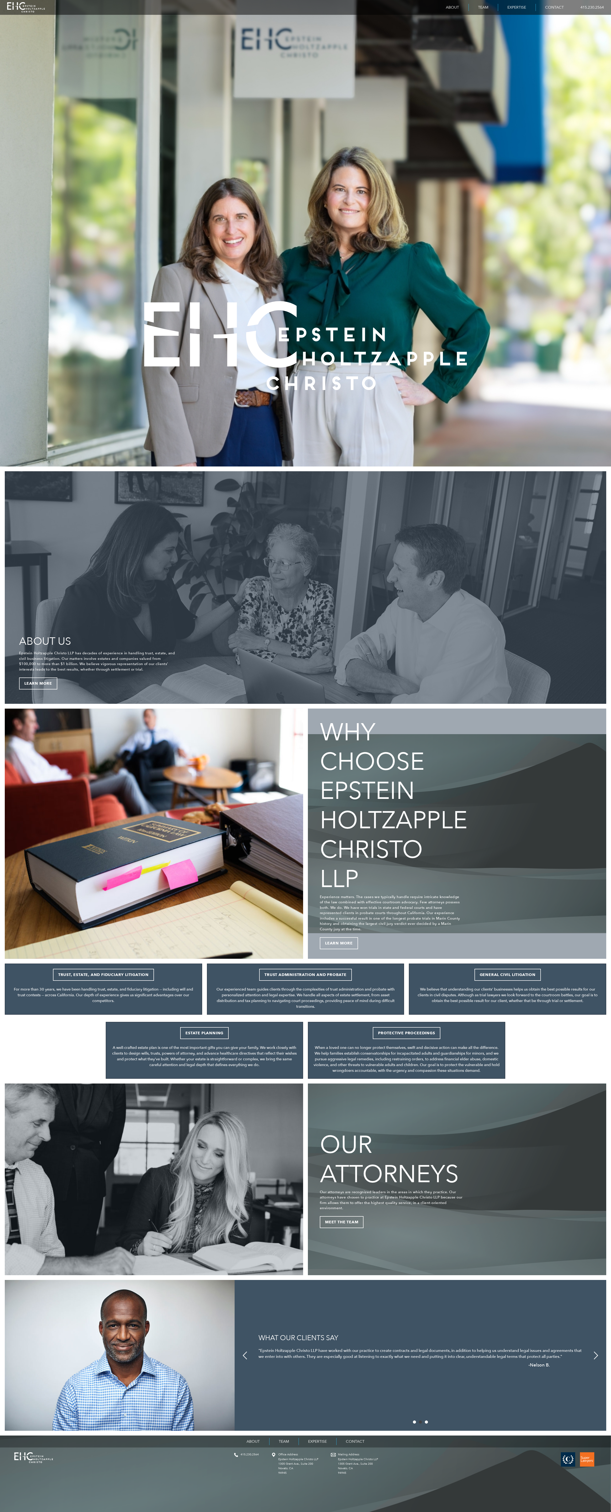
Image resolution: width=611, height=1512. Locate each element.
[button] (244, 1355)
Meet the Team (341, 1222)
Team (483, 7)
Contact (554, 7)
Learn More (38, 683)
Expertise (516, 7)
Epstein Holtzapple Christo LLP (26, 7)
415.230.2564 (592, 7)
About (452, 7)
